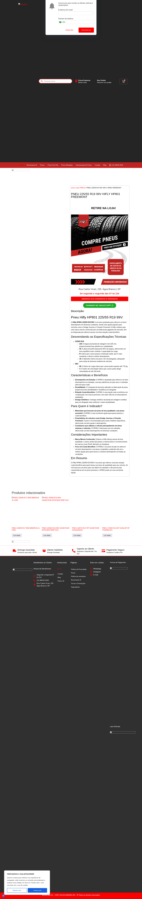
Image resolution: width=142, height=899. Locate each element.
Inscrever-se (86, 30)
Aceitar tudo (37, 890)
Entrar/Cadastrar (84, 80)
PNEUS (82, 188)
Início (73, 188)
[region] (27, 882)
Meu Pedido (101, 80)
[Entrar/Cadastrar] (76, 81)
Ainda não (69, 30)
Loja (77, 188)
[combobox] (62, 22)
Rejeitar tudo (17, 890)
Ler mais (16, 535)
